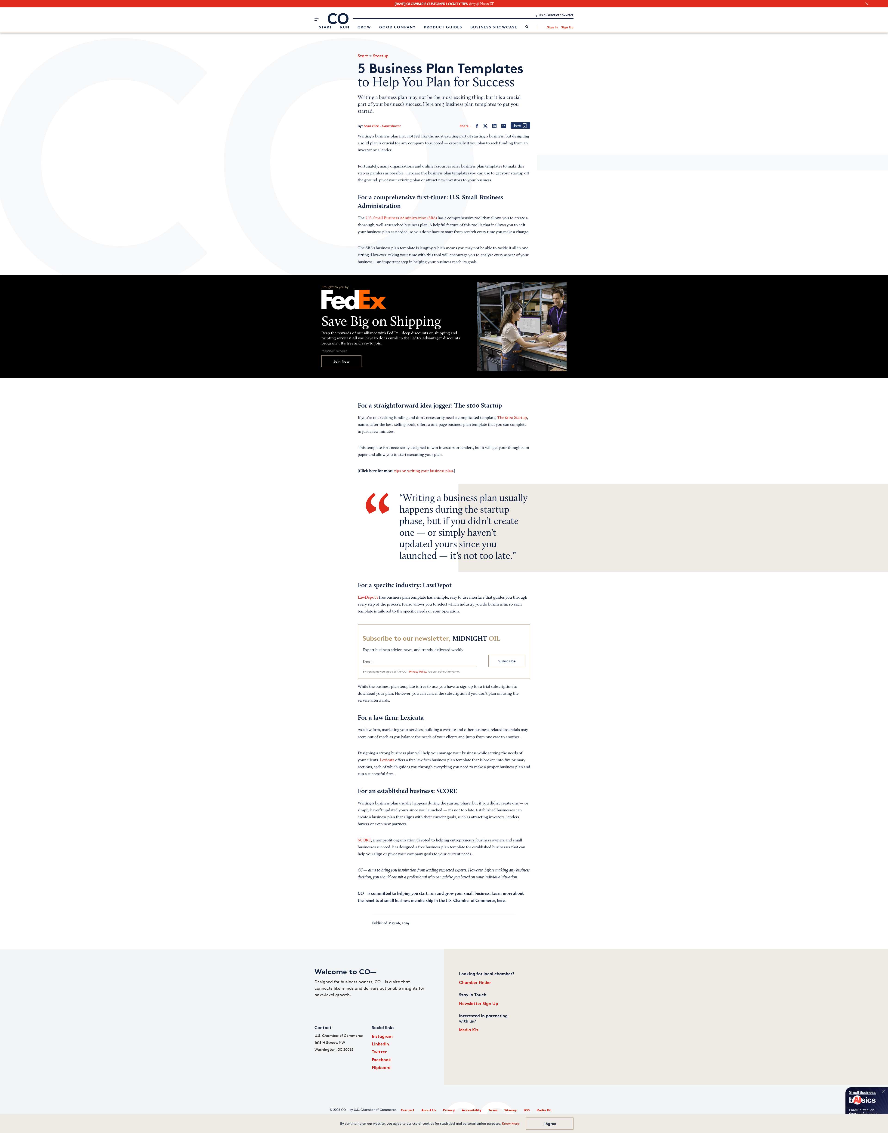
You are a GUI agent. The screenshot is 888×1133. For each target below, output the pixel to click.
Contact (407, 1110)
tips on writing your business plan (423, 471)
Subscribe (507, 661)
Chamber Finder (475, 982)
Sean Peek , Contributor (382, 126)
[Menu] (316, 18)
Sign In (552, 27)
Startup (380, 55)
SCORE (364, 840)
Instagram (382, 1036)
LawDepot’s (368, 598)
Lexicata (387, 760)
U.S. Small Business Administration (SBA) (401, 218)
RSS (527, 1110)
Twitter (379, 1051)
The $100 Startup (512, 418)
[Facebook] (477, 126)
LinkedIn (380, 1043)
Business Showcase (493, 27)
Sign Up (567, 27)
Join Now (341, 361)
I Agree (549, 1123)
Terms (492, 1110)
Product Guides (443, 27)
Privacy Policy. (418, 671)
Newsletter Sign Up (478, 1003)
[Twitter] (485, 126)
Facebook (381, 1059)
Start (325, 27)
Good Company (397, 27)
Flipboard (381, 1067)
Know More (510, 1123)
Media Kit (468, 1029)
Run (344, 27)
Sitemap (510, 1110)
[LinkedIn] (494, 126)
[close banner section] (866, 4)
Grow (364, 27)
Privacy (449, 1110)
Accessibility (471, 1110)
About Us (428, 1110)
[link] (526, 27)
